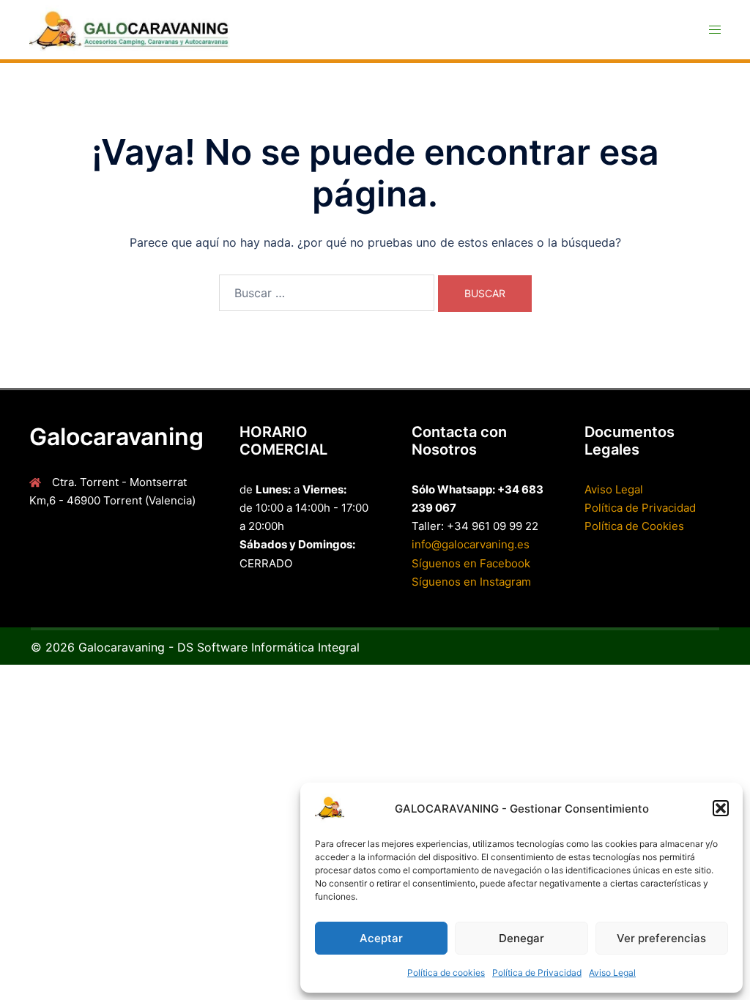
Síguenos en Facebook (471, 563)
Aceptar (381, 938)
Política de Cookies (634, 526)
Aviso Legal (612, 972)
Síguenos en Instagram (471, 582)
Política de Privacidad (537, 972)
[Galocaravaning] (137, 29)
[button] (720, 808)
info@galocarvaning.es (471, 544)
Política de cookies (446, 972)
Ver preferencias (661, 938)
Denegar (521, 938)
